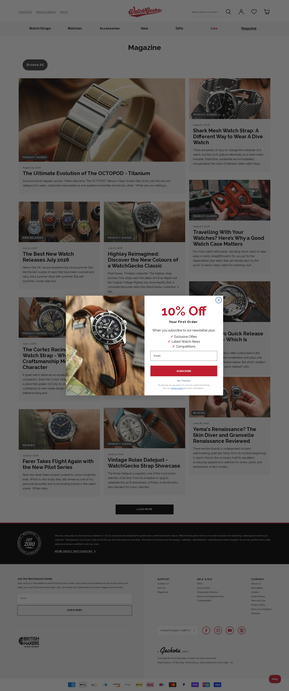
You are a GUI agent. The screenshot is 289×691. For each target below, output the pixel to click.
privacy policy (177, 388)
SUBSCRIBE (184, 371)
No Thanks (184, 380)
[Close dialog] (219, 300)
